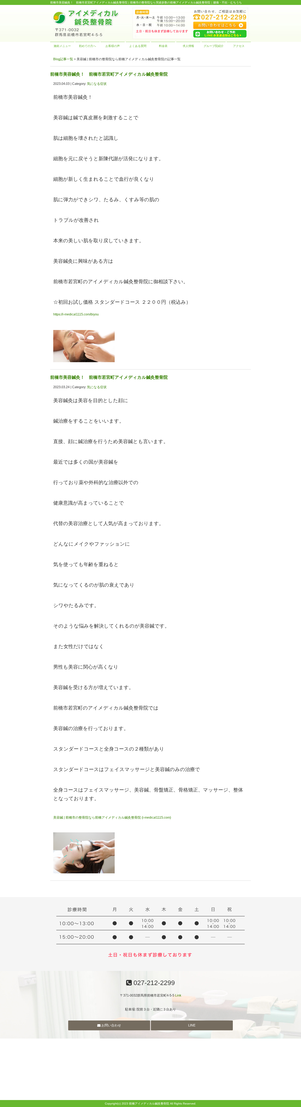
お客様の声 (112, 46)
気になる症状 (97, 83)
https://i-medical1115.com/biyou (76, 314)
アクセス (238, 46)
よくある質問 (137, 46)
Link (178, 995)
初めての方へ (87, 46)
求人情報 (188, 46)
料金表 (163, 46)
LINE (192, 1025)
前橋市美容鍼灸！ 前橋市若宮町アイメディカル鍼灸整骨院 (109, 74)
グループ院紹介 (214, 46)
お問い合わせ (111, 1025)
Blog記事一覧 (63, 59)
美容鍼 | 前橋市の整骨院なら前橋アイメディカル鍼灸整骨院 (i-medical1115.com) (112, 817)
